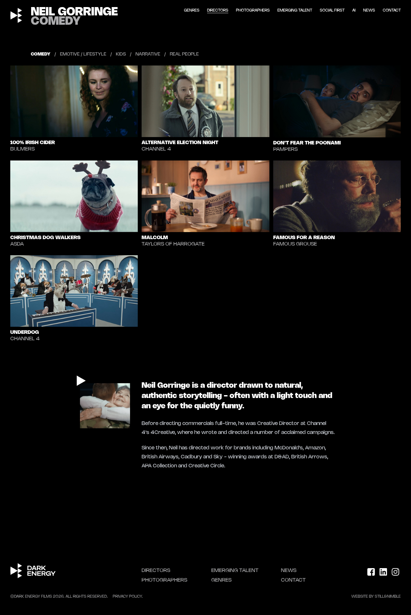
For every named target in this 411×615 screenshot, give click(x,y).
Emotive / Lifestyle (83, 54)
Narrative (148, 54)
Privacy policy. (128, 596)
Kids (121, 54)
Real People (184, 54)
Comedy (40, 54)
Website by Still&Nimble (376, 596)
